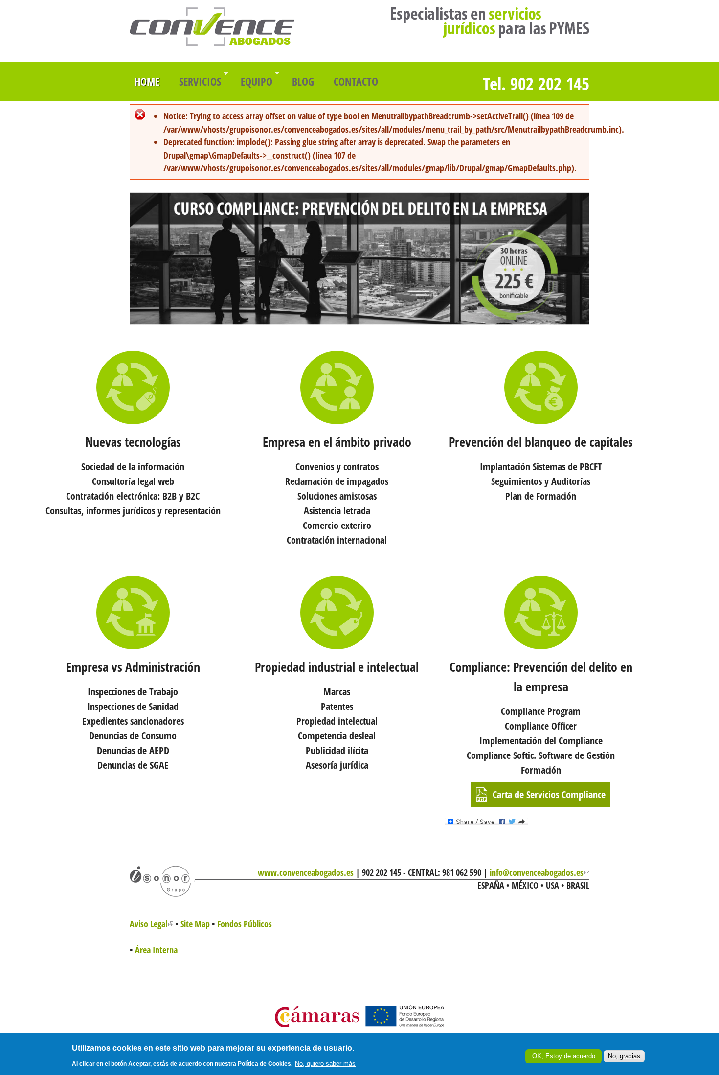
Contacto (356, 81)
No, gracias (624, 1056)
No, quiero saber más (325, 1063)
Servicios (197, 79)
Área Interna (156, 950)
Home (147, 81)
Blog (303, 81)
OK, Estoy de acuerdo (563, 1056)
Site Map (195, 924)
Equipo (254, 79)
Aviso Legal (151, 924)
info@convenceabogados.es (539, 872)
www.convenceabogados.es (306, 872)
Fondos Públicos (244, 924)
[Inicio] (212, 42)
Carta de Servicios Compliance (549, 794)
